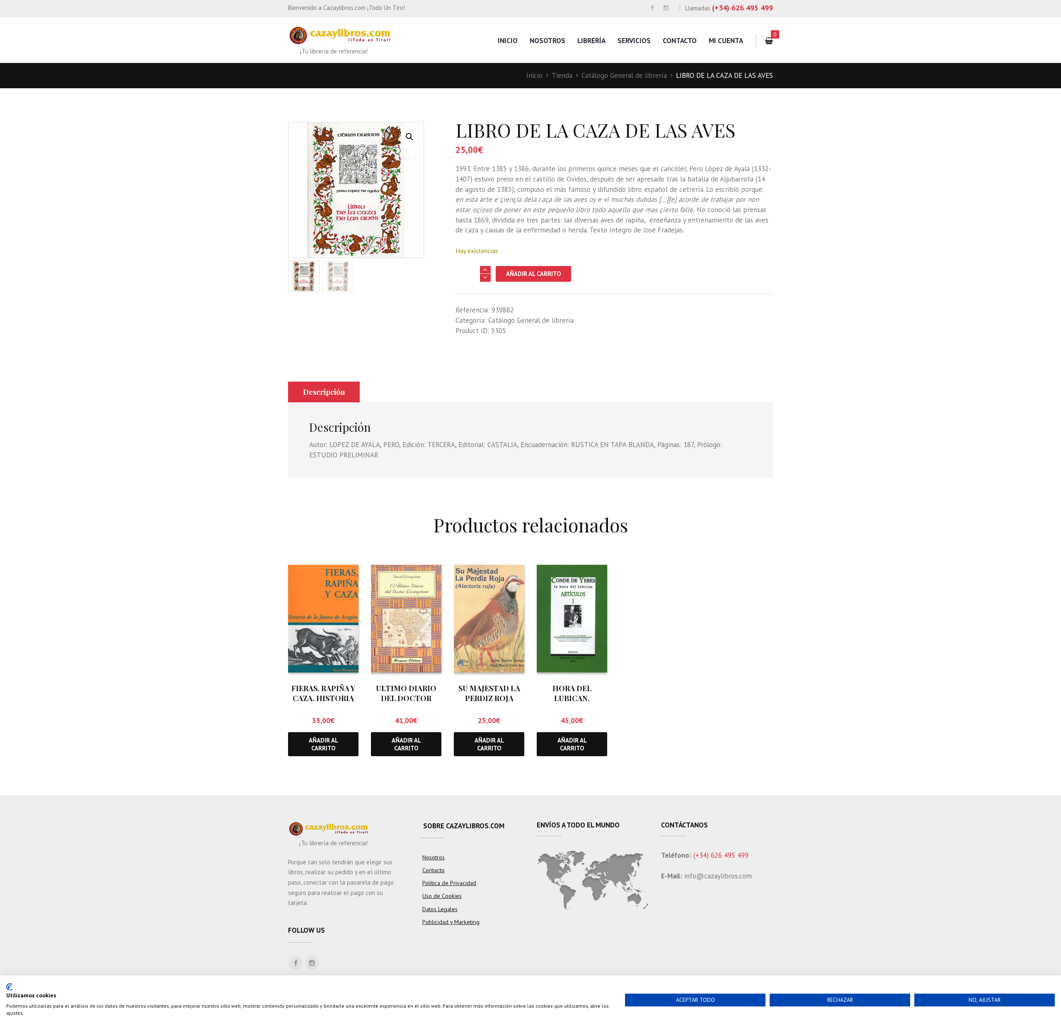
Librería (591, 40)
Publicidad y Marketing (451, 922)
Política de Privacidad (449, 883)
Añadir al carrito (533, 274)
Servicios (634, 40)
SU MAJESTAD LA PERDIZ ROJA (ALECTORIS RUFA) (489, 698)
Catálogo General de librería (624, 75)
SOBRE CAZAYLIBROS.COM (463, 825)
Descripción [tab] (324, 392)
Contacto (680, 40)
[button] (409, 136)
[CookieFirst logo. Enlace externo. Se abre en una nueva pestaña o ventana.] (9, 987)
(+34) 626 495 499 (742, 7)
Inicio (508, 40)
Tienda (562, 75)
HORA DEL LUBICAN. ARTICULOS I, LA (572, 698)
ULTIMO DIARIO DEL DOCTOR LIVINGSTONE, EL (406, 698)
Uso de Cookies (442, 896)
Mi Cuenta (726, 40)
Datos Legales (440, 909)
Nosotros (547, 40)
